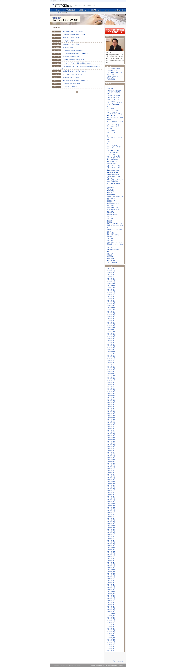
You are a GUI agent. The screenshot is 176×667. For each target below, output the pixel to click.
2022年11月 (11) (111, 329)
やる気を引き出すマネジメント (115, 105)
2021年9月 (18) (111, 355)
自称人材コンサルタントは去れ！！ (115, 245)
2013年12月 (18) (111, 525)
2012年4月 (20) (111, 562)
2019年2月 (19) (111, 412)
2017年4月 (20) (111, 452)
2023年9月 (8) (110, 311)
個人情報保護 (110, 187)
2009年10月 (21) (111, 617)
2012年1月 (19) (111, 567)
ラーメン (109, 148)
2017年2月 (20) (111, 456)
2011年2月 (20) (111, 588)
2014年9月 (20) (111, 509)
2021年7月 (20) (111, 358)
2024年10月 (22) (111, 287)
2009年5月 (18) (111, 626)
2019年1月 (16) (111, 413)
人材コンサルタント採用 (113, 165)
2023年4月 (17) (111, 320)
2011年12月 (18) (111, 569)
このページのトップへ (119, 661)
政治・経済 (110, 218)
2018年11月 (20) (111, 417)
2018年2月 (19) (111, 434)
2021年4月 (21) (111, 364)
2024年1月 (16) (111, 303)
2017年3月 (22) (111, 454)
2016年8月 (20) (111, 467)
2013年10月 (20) (111, 529)
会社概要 (93, 665)
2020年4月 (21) (111, 386)
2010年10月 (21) (111, 595)
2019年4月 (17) (111, 408)
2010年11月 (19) (111, 593)
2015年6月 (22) (111, 492)
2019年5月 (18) (111, 406)
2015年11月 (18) (111, 483)
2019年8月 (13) (111, 401)
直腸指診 (109, 236)
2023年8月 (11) (111, 313)
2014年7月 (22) (111, 512)
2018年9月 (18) (111, 421)
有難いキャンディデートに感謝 (115, 226)
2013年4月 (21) (111, 540)
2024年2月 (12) (111, 302)
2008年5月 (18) (111, 648)
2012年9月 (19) (111, 553)
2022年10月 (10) (111, 331)
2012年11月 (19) (111, 549)
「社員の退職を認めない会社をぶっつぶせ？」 (75, 34)
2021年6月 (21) (111, 360)
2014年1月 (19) (111, 523)
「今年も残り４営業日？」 (69, 41)
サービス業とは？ (112, 130)
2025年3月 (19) (111, 278)
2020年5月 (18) (111, 384)
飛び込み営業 (110, 258)
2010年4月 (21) (111, 606)
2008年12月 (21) (111, 635)
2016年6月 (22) (111, 470)
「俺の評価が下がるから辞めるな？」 (72, 44)
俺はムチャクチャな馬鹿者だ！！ (114, 184)
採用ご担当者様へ (114, 665)
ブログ (109, 141)
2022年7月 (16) (111, 336)
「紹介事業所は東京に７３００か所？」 (73, 31)
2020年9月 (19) (111, 377)
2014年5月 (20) (111, 516)
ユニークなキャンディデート (115, 147)
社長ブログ (58, 12)
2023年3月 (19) (111, 322)
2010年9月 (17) (111, 597)
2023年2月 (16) (111, 324)
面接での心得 (110, 257)
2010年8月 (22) (111, 599)
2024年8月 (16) (111, 291)
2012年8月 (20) (111, 555)
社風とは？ (110, 238)
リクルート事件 (111, 154)
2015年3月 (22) (111, 498)
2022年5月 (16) (111, 340)
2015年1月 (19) (111, 501)
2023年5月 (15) (111, 318)
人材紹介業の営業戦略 (113, 174)
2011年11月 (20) (111, 571)
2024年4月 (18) (111, 298)
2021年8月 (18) (111, 357)
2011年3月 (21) (111, 586)
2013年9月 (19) (111, 531)
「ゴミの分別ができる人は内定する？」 (73, 74)
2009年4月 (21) (111, 628)
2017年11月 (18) (111, 439)
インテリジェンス (112, 112)
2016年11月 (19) (111, 461)
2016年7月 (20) (111, 468)
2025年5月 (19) (111, 274)
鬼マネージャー (111, 260)
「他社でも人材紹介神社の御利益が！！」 (73, 60)
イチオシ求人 (110, 108)
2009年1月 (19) (111, 633)
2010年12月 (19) (111, 591)
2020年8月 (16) (111, 379)
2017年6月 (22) (111, 448)
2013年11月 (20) (111, 527)
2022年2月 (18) (111, 346)
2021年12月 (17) (111, 349)
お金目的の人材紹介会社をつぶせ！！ (115, 92)
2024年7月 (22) (111, 292)
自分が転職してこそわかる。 (115, 242)
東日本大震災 (110, 233)
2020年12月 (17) (111, 371)
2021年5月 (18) (111, 362)
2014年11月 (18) (111, 505)
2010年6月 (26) (111, 602)
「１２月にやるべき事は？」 (70, 87)
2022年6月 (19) (111, 338)
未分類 (109, 231)
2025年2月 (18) (111, 280)
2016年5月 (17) (111, 472)
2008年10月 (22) (111, 639)
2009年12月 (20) (111, 613)
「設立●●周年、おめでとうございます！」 (115, 73)
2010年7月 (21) (111, 600)
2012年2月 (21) (111, 566)
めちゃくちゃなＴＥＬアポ (114, 103)
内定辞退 (109, 192)
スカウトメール (111, 132)
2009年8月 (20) (111, 620)
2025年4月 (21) (111, 276)
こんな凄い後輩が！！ (113, 97)
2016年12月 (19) (111, 459)
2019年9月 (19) (111, 399)
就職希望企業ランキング (113, 207)
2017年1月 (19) (111, 457)
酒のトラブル (110, 253)
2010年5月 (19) (111, 604)
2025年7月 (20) (111, 271)
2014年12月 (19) (111, 503)
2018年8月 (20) (111, 423)
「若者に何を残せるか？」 (69, 47)
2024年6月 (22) (111, 294)
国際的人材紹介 (111, 200)
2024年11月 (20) (111, 285)
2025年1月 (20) (111, 281)
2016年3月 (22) (111, 476)
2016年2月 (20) (111, 478)
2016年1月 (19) (111, 479)
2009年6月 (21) (111, 624)
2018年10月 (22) (111, 419)
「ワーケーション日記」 (113, 70)
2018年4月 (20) (111, 430)
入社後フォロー (111, 189)
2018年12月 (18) (111, 415)
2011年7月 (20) (111, 578)
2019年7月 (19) (111, 402)
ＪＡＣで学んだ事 (112, 262)
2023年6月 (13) (111, 316)
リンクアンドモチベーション (115, 158)
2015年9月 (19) (111, 487)
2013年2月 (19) (111, 544)
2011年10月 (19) (111, 573)
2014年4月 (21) (111, 518)
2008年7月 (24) (111, 644)
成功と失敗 (110, 211)
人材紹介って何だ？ (112, 172)
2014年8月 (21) (111, 511)
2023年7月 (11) (111, 314)
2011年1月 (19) (111, 589)
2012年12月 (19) (111, 547)
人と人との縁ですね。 (113, 159)
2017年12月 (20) (111, 437)
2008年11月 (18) (111, 637)
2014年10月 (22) (111, 507)
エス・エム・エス (112, 115)
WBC (108, 86)
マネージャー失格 (112, 145)
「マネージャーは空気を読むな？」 (72, 37)
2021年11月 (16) (111, 351)
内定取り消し (110, 191)
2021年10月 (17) (111, 353)
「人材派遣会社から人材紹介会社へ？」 (73, 50)
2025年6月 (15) (111, 272)
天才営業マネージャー (113, 203)
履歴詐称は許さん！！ (113, 209)
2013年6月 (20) (111, 536)
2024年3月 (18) (111, 300)
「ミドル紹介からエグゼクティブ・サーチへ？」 (75, 53)
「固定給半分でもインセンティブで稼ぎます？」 (75, 80)
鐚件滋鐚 (109, 255)
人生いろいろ (110, 178)
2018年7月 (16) (111, 424)
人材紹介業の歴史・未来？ (114, 176)
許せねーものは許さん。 (113, 249)
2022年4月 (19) (111, 342)
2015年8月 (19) (111, 489)
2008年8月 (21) (111, 642)
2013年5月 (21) (111, 538)
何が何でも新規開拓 (112, 181)
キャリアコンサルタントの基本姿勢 (115, 118)
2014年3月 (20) (111, 520)
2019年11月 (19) (111, 395)
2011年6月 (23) (111, 580)
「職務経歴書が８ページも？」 (70, 77)
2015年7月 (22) (111, 490)
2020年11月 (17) (111, 373)
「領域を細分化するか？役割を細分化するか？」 (115, 77)
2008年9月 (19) (111, 641)
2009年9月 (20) (111, 619)
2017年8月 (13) (111, 445)
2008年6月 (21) (111, 646)
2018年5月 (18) (111, 428)
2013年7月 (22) (111, 534)
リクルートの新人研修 (113, 150)
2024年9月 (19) (111, 289)
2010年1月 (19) (111, 611)
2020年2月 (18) (111, 390)
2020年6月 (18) (111, 382)
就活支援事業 (110, 205)
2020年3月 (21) (111, 388)
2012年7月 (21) (111, 556)
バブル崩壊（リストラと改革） (114, 138)
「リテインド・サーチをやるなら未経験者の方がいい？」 (78, 63)
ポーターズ (110, 143)
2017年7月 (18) (111, 446)
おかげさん (110, 88)
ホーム (52, 12)
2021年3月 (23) (111, 366)
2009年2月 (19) (111, 631)
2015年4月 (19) (111, 496)
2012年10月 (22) (111, 551)
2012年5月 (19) (111, 560)
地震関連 (109, 202)
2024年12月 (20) (111, 283)
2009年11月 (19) (111, 615)
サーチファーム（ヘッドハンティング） (115, 127)
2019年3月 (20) (111, 410)
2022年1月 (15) (111, 347)
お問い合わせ (106, 665)
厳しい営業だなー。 (112, 198)
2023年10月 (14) (111, 309)
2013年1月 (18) (111, 545)
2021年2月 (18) (111, 368)
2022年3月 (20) (111, 344)
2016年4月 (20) (111, 474)
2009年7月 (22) (111, 622)
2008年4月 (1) (110, 650)
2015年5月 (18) (111, 494)
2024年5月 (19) (111, 296)
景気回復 (109, 222)
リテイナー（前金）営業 (113, 156)
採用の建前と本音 (112, 214)
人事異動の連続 (111, 163)
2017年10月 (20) (111, 441)
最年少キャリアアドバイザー (115, 224)
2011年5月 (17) (111, 582)
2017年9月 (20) (111, 443)
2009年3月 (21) (111, 630)
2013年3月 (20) (111, 542)
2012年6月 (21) (111, 558)
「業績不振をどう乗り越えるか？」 (72, 56)
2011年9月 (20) (111, 575)
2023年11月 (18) (111, 307)
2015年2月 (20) (111, 500)
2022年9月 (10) (111, 333)
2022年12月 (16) (111, 327)
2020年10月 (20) (111, 375)
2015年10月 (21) (111, 485)
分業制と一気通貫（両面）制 (115, 196)
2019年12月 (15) (111, 393)
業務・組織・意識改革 (113, 235)
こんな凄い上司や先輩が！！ (115, 95)
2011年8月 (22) (111, 577)
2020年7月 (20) (111, 380)
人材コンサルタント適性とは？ (114, 168)
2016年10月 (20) (111, 463)
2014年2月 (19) (111, 522)
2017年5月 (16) (111, 450)
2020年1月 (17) (111, 391)
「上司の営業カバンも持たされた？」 (72, 83)
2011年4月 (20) (111, 584)
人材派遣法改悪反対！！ (113, 170)
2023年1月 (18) (111, 325)
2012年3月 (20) (111, 564)
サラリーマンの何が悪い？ (114, 125)
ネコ (108, 136)
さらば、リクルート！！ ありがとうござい (115, 100)
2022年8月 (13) (111, 335)
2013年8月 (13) (111, 533)
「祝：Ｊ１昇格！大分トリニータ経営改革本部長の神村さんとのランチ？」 (81, 67)
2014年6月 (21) (111, 514)
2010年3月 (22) (111, 608)
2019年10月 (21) (111, 397)
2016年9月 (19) (111, 465)
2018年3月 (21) (111, 432)
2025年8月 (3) (110, 269)
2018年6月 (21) (111, 426)
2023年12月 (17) (111, 305)
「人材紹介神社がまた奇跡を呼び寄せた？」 (74, 71)
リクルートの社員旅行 (113, 152)
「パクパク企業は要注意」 (114, 69)
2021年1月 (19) (111, 369)
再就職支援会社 (111, 194)
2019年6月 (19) (111, 404)
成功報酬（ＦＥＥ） (112, 213)
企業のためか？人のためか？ (115, 180)
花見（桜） (110, 247)
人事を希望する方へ (112, 161)
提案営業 (109, 216)
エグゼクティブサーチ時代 (114, 114)
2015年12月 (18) (111, 481)
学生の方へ (121, 665)
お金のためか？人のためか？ (115, 90)
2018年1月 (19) (111, 435)
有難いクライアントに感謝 (114, 229)
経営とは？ (110, 240)
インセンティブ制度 (112, 110)
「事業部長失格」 (112, 80)
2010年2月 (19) (111, 610)
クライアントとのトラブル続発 (115, 122)
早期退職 (109, 220)
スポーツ (109, 134)
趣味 (108, 251)
